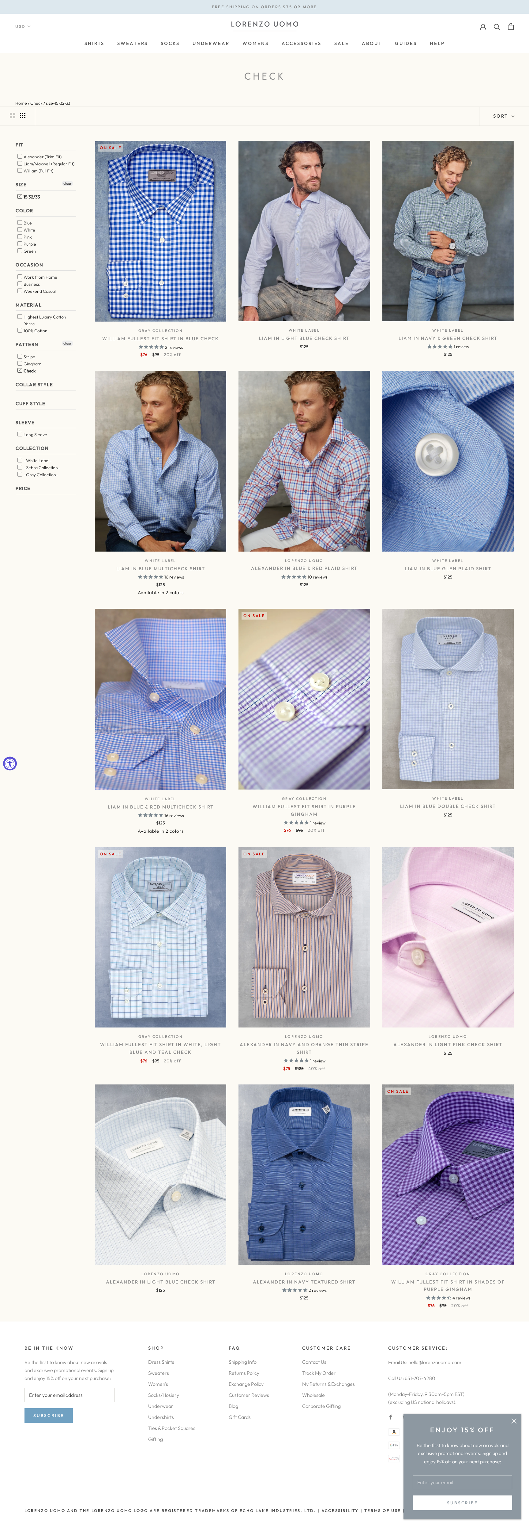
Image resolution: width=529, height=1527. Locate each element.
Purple (29, 244)
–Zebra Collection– (41, 467)
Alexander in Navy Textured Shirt (304, 1282)
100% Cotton (35, 331)
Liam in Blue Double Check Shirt (448, 806)
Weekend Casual (39, 291)
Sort (501, 116)
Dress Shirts (161, 1362)
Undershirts (161, 1417)
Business (31, 284)
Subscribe (462, 1503)
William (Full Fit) (38, 171)
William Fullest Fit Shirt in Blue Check (160, 338)
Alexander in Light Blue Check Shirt (161, 1282)
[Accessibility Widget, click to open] (10, 764)
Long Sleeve (35, 434)
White (29, 230)
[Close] (514, 1421)
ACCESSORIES (301, 43)
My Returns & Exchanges (328, 1384)
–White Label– (37, 460)
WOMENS (255, 43)
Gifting (155, 1439)
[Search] (497, 26)
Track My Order (319, 1373)
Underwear (160, 1406)
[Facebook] (390, 1416)
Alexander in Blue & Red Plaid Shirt (304, 568)
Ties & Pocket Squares (171, 1428)
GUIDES (406, 43)
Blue (27, 223)
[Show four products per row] (22, 115)
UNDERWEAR (211, 43)
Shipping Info (243, 1362)
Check (29, 371)
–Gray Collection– (40, 474)
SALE (341, 43)
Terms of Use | (383, 1510)
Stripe (29, 357)
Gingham (32, 364)
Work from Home (40, 277)
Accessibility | (341, 1510)
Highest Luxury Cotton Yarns (44, 320)
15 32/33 (31, 197)
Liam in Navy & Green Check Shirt (448, 338)
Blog (233, 1406)
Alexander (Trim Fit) (42, 157)
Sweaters (158, 1373)
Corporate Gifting (321, 1406)
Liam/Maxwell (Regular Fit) (48, 164)
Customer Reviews (249, 1395)
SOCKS (170, 43)
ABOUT (372, 43)
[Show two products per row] (12, 115)
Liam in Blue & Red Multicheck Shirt (161, 807)
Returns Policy (244, 1373)
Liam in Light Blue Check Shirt (304, 338)
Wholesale (313, 1395)
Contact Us (314, 1362)
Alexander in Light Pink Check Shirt (447, 1044)
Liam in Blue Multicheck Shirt (160, 568)
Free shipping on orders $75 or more (264, 6)
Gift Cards (240, 1417)
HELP (437, 43)
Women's (158, 1384)
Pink (27, 237)
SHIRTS (94, 43)
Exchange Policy (246, 1384)
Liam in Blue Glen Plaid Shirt (448, 568)
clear (67, 183)
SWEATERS (132, 43)
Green (29, 251)
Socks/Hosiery (163, 1395)
